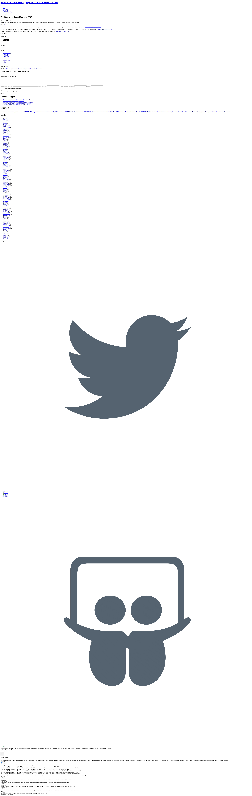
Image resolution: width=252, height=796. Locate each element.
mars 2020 (5, 164)
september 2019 (6, 171)
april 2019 (5, 177)
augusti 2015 (5, 229)
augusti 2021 (5, 147)
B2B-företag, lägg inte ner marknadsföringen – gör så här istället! (16, 104)
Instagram (127, 111)
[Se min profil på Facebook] (5, 493)
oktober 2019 (6, 170)
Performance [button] (3, 780)
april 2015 (5, 234)
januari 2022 (5, 144)
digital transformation (61, 111)
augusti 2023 (5, 129)
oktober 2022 (6, 136)
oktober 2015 (6, 227)
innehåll (116, 111)
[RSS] (4, 746)
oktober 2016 (6, 212)
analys (14, 111)
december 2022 (6, 133)
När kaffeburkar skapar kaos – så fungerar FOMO (13, 101)
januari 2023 (5, 132)
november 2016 (6, 211)
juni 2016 (5, 217)
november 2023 (6, 127)
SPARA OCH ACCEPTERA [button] (7, 794)
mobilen (4, 59)
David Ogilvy (6, 56)
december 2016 (6, 210)
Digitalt (2, 47)
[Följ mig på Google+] (5, 495)
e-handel (81, 111)
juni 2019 (5, 175)
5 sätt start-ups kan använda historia (13, 68)
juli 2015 (5, 230)
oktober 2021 (6, 146)
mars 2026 (5, 119)
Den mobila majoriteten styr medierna (93, 27)
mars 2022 (5, 143)
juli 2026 (5, 118)
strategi (198, 111)
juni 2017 (5, 203)
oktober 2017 (6, 198)
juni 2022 (5, 139)
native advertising (6, 60)
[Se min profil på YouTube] (5, 494)
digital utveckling (70, 111)
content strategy (38, 111)
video (224, 111)
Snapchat (176, 111)
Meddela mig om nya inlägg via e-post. (10, 91)
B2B (19, 111)
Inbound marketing (96, 111)
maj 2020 (5, 162)
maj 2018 (5, 190)
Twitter (217, 111)
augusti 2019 (5, 172)
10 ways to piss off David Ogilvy (62, 31)
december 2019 (6, 168)
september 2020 (6, 158)
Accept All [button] (9, 749)
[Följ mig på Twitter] (127, 490)
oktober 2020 (6, 157)
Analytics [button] (2, 783)
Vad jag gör (5, 10)
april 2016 (5, 219)
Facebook (86, 111)
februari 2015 (6, 236)
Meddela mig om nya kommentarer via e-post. (11, 88)
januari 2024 (5, 126)
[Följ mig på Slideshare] (127, 745)
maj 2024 (5, 123)
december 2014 (6, 238)
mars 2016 (5, 221)
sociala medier (183, 112)
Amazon (10, 111)
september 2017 (6, 199)
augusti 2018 (5, 186)
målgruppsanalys (159, 111)
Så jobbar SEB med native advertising (105, 29)
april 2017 (5, 205)
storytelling (195, 111)
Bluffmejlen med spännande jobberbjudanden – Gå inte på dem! (16, 99)
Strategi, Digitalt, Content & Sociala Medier (29, 2)
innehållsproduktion (122, 111)
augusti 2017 (5, 201)
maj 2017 (5, 204)
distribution (77, 111)
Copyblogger (6, 54)
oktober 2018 (6, 184)
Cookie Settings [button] (4, 749)
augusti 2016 (5, 215)
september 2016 (6, 214)
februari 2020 (6, 165)
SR (3, 63)
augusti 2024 (5, 120)
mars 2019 (5, 178)
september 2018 (6, 185)
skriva (4, 62)
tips (201, 111)
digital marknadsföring (48, 111)
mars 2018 (5, 192)
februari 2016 (6, 222)
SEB (4, 61)
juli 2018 (5, 188)
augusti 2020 (5, 159)
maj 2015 (5, 232)
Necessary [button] (3, 761)
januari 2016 (5, 223)
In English (5, 14)
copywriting (5, 55)
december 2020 (6, 155)
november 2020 (6, 156)
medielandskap (6, 57)
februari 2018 (6, 194)
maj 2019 (5, 176)
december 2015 (6, 224)
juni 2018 (5, 189)
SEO (173, 111)
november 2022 (6, 134)
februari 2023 (6, 131)
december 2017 (6, 196)
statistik (191, 111)
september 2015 (6, 228)
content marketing (7, 53)
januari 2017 (5, 209)
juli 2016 (5, 216)
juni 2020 (5, 160)
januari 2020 (5, 166)
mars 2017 (5, 206)
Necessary (4, 762)
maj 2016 (5, 218)
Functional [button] (3, 776)
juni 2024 (5, 121)
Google (91, 111)
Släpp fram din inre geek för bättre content (32, 68)
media (152, 111)
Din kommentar (7, 86)
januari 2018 (5, 195)
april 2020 (5, 163)
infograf (110, 111)
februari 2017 (6, 208)
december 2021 (6, 145)
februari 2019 (6, 179)
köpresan (134, 111)
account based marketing (4, 111)
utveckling (221, 111)
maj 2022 (5, 140)
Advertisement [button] (4, 787)
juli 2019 (5, 173)
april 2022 (5, 142)
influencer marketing (104, 111)
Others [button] (2, 791)
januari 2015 (5, 237)
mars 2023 (5, 130)
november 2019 (6, 169)
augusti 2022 (5, 138)
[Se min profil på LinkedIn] (5, 491)
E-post (67, 86)
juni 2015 (5, 231)
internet (131, 111)
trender (214, 111)
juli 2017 (5, 202)
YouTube (228, 111)
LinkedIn (138, 111)
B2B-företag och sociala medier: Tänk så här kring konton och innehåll (18, 102)
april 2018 (5, 191)
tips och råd (205, 111)
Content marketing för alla (8, 12)
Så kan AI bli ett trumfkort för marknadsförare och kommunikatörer (17, 103)
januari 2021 (5, 153)
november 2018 (6, 183)
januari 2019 (5, 181)
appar (17, 111)
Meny (2, 5)
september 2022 (6, 137)
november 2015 (6, 225)
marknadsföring (146, 111)
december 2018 (6, 182)
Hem (4, 8)
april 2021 (5, 150)
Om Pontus (5, 9)
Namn (42, 86)
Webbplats (89, 86)
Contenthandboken (7, 11)
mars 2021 (5, 151)
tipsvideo (210, 111)
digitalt (55, 111)
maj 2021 (5, 149)
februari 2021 (6, 152)
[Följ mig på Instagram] (5, 496)
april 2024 (5, 124)
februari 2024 (6, 125)
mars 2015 (5, 235)
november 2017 (6, 197)
